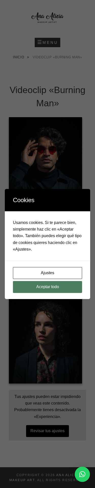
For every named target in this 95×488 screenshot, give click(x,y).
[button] (82, 474)
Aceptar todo (47, 287)
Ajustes (47, 273)
